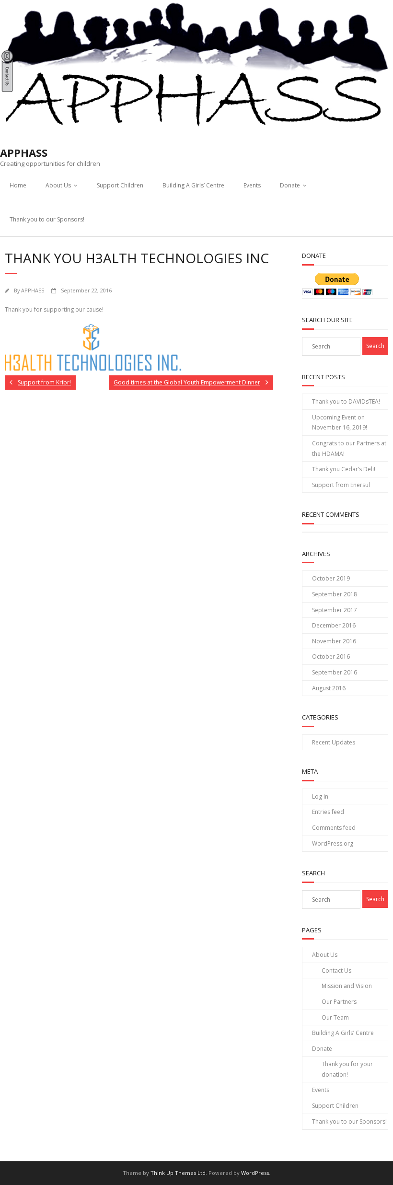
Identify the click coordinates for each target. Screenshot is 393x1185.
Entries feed (328, 812)
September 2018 (334, 594)
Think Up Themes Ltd (178, 1172)
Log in (320, 796)
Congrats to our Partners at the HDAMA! (349, 448)
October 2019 (331, 578)
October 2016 (331, 656)
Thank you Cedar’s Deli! (343, 469)
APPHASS (32, 290)
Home (18, 185)
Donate (290, 185)
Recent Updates (333, 742)
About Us (58, 185)
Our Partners (339, 1002)
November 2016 (334, 641)
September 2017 (334, 610)
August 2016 (329, 688)
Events (252, 185)
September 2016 (334, 672)
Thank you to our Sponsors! (47, 219)
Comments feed (334, 828)
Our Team (335, 1017)
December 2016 (334, 625)
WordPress (255, 1172)
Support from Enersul (341, 485)
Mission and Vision (347, 986)
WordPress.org (332, 843)
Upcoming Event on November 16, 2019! (339, 422)
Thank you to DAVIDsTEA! (346, 401)
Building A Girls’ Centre (193, 185)
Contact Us (336, 970)
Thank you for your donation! (347, 1069)
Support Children (120, 185)
